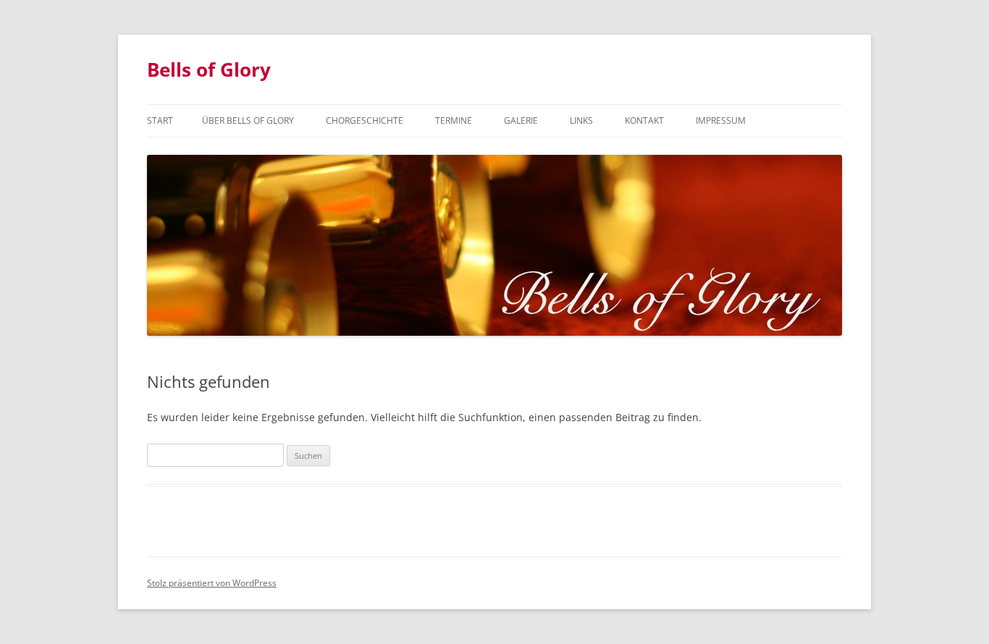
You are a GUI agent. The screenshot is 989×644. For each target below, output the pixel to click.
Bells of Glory (209, 69)
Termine (453, 120)
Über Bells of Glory (248, 120)
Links (581, 120)
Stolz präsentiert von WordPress (212, 583)
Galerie (521, 120)
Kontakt (644, 120)
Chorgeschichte (364, 120)
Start (160, 120)
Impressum (721, 120)
